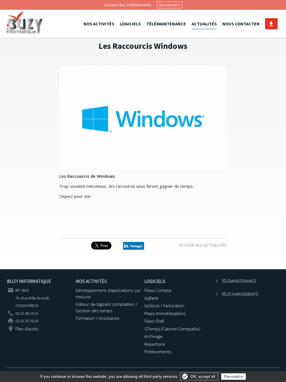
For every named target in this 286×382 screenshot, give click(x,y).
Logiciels (130, 24)
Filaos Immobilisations (165, 313)
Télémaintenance (166, 24)
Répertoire (154, 344)
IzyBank (151, 298)
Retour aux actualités (203, 245)
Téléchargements (271, 23)
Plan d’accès (27, 328)
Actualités (204, 24)
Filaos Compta (157, 290)
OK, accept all (202, 376)
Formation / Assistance (97, 318)
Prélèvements (157, 351)
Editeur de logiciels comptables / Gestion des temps (106, 307)
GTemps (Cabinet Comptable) (172, 328)
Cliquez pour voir (75, 196)
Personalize (233, 376)
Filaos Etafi (154, 321)
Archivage (153, 336)
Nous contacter (240, 24)
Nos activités (99, 24)
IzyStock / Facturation (164, 305)
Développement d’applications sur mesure (108, 293)
